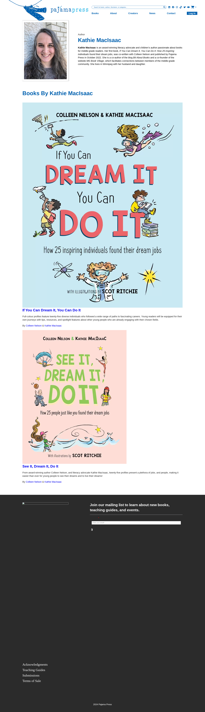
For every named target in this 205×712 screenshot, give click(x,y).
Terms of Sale (31, 681)
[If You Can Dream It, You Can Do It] (102, 205)
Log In (192, 13)
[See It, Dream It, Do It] (102, 397)
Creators (133, 13)
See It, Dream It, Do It (40, 466)
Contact (171, 13)
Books (95, 13)
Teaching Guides (33, 670)
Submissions (30, 675)
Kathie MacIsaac (53, 325)
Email (95, 518)
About (113, 13)
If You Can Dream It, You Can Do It (51, 310)
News (152, 13)
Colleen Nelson (34, 325)
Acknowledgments (35, 664)
